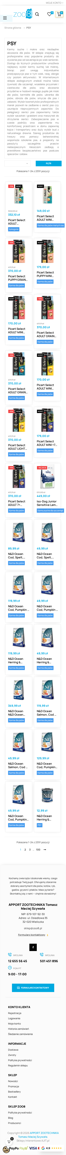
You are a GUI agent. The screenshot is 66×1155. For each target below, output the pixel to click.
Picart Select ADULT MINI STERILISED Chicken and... (46, 217)
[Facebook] (33, 947)
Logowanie (14, 1018)
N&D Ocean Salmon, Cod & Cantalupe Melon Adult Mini (18, 765)
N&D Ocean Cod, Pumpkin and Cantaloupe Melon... (46, 765)
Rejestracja (14, 1013)
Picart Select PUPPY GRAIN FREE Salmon (17, 277)
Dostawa (13, 1049)
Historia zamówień (18, 1028)
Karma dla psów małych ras (51, 225)
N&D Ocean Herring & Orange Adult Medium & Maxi (18, 660)
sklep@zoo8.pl (33, 928)
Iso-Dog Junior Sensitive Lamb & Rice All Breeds (47, 503)
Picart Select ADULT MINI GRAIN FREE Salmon (16, 330)
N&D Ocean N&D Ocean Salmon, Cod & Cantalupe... (18, 712)
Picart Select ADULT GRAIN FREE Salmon (45, 334)
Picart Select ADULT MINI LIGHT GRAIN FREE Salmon (45, 386)
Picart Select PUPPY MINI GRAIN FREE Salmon (45, 274)
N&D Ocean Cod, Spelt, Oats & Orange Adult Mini (46, 555)
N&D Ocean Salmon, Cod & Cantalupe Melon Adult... (46, 712)
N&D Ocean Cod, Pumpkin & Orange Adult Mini (47, 607)
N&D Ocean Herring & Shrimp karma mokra (46, 817)
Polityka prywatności (20, 1060)
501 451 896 (49, 961)
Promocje (13, 1086)
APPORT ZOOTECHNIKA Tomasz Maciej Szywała (38, 1135)
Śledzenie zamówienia (20, 1034)
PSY (40, 825)
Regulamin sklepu (18, 1065)
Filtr (48, 163)
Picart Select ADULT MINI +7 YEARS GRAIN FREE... (46, 443)
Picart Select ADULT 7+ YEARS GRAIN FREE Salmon (17, 503)
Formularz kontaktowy (31, 934)
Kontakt (12, 1096)
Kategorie (13, 229)
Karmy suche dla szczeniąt (50, 510)
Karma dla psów (16, 285)
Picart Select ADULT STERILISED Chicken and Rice (16, 221)
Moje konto (14, 1023)
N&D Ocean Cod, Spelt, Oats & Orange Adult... (18, 555)
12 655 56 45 (17, 961)
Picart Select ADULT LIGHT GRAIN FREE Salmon (16, 446)
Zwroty (12, 1055)
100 (38, 849)
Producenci (14, 1123)
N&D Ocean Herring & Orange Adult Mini (46, 660)
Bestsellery (14, 1091)
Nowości (13, 1081)
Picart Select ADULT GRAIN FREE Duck (17, 390)
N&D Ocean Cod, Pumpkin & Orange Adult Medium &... (18, 607)
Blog (10, 1117)
